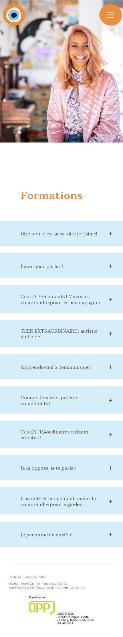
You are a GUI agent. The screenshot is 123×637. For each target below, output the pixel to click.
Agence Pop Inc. (74, 587)
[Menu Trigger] (110, 15)
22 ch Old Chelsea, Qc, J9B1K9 (28, 577)
